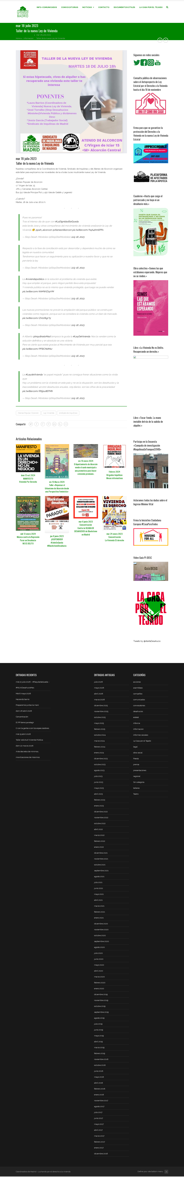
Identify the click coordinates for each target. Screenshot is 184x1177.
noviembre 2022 (101, 817)
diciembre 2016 (101, 1154)
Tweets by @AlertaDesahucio (147, 641)
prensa (136, 764)
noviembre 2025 (101, 711)
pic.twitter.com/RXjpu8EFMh (37, 391)
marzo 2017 (99, 1136)
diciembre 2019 (101, 994)
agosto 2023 (99, 770)
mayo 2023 (99, 788)
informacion (28, 38)
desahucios (138, 711)
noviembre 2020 (101, 929)
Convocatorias (69, 7)
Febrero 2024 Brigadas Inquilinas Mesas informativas (114, 475)
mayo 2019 (99, 1036)
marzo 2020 (99, 977)
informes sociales (140, 735)
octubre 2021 (99, 865)
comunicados (139, 700)
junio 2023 (98, 782)
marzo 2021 (99, 906)
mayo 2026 (99, 688)
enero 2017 (99, 1148)
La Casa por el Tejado (151, 7)
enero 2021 (99, 918)
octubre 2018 (100, 1065)
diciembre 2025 (101, 705)
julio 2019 (98, 1024)
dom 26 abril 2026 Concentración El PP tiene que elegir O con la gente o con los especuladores (32, 719)
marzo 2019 (99, 1047)
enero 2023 (99, 806)
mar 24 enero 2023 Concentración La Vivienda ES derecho (114, 537)
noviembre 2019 (101, 1000)
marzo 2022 (99, 835)
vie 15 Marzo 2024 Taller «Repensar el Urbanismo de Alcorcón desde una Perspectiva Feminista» (57, 486)
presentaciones (139, 770)
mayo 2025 (99, 723)
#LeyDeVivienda (81, 336)
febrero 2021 (99, 912)
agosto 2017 (99, 1106)
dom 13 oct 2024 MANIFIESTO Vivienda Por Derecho (28, 478)
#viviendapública (34, 279)
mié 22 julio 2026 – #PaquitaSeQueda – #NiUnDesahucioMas (32, 685)
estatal (136, 717)
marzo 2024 (99, 741)
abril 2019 (98, 1042)
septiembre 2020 (101, 941)
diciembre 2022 (101, 812)
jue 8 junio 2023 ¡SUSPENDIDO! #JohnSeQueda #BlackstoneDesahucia (56, 540)
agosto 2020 (99, 947)
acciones (137, 682)
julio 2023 (98, 776)
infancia (136, 723)
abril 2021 (98, 900)
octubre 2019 (100, 1006)
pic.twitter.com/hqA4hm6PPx (87, 230)
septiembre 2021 (101, 871)
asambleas (138, 688)
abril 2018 (98, 1083)
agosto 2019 (99, 1018)
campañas (137, 694)
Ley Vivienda (48, 413)
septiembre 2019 (101, 1012)
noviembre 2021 (101, 859)
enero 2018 (99, 1095)
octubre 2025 (100, 717)
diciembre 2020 (101, 924)
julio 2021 (98, 882)
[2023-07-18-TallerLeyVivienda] (71, 101)
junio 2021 (98, 888)
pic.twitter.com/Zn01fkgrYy (36, 318)
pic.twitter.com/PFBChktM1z (37, 348)
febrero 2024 (99, 747)
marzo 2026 (99, 700)
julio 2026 (98, 682)
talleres (136, 788)
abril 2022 (98, 829)
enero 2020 (99, 988)
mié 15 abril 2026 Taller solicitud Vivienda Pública (29, 737)
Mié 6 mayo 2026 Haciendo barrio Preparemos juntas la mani (27, 699)
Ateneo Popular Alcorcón (28, 413)
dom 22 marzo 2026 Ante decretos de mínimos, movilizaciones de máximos (28, 751)
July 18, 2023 (77, 237)
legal (135, 747)
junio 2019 (98, 1030)
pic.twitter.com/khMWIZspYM (38, 291)
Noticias (87, 7)
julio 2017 (98, 1112)
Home (18, 38)
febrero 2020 (99, 983)
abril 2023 (98, 794)
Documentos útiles (124, 7)
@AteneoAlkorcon (62, 230)
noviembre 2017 (101, 1100)
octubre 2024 (100, 735)
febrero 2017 (99, 1142)
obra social (137, 753)
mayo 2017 (99, 1124)
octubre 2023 (100, 764)
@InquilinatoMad (41, 336)
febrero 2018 (99, 1089)
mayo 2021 (99, 894)
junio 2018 (98, 1071)
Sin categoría (138, 782)
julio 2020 (98, 953)
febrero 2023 (99, 800)
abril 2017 (98, 1130)
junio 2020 (98, 959)
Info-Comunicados (47, 7)
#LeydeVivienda (34, 374)
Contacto (103, 7)
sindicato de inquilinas (68, 413)
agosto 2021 (99, 876)
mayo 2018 (99, 1077)
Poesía (136, 758)
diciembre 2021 (101, 853)
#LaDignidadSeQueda (66, 221)
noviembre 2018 (101, 1059)
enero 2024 (99, 753)
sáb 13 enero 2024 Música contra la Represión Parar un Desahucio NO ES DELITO (28, 538)
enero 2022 (99, 847)
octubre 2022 (100, 823)
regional (136, 776)
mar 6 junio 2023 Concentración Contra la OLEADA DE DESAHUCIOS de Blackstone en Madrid (85, 528)
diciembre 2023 (101, 758)
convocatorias (139, 705)
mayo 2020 (99, 965)
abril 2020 (98, 971)
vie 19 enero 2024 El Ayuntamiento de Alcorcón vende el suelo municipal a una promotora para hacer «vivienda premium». (85, 467)
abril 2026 (98, 694)
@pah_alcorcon (43, 230)
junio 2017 (98, 1118)
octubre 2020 (100, 935)
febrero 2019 (99, 1053)
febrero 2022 (99, 841)
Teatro (135, 794)
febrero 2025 (99, 729)
